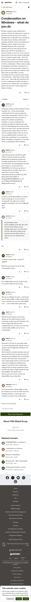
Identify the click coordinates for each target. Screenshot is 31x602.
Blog (10, 558)
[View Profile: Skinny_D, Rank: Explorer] (3, 443)
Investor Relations (17, 574)
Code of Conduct (15, 505)
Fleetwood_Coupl (18, 469)
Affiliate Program (15, 508)
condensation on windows (14, 448)
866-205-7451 (17, 550)
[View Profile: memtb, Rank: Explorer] (3, 105)
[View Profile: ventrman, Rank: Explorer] (3, 217)
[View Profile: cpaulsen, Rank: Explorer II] (3, 293)
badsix (7, 191)
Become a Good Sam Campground (15, 512)
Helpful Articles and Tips (15, 539)
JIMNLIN (8, 338)
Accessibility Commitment (17, 580)
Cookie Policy (19, 593)
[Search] (16, 2)
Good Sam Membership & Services (15, 532)
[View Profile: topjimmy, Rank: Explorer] (3, 151)
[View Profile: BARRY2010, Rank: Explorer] (3, 13)
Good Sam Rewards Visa (15, 515)
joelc (15, 463)
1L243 (15, 457)
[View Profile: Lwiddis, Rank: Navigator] (3, 255)
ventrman (8, 216)
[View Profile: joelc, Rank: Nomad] (3, 462)
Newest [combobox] (26, 99)
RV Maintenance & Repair (15, 529)
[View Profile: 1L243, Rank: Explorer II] (3, 455)
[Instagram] (24, 477)
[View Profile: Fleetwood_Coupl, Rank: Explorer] (3, 468)
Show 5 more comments (9, 403)
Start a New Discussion (15, 414)
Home (15, 488)
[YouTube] (18, 477)
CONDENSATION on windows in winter (16, 442)
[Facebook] (7, 477)
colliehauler (8, 384)
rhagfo (7, 312)
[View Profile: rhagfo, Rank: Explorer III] (3, 313)
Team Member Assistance (17, 583)
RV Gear (15, 525)
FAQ (15, 498)
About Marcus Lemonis (15, 518)
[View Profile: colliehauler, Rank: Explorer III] (3, 385)
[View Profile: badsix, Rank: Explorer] (3, 192)
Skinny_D (16, 444)
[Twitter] (13, 477)
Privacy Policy (17, 567)
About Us (15, 491)
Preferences (10, 599)
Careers (16, 558)
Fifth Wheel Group (7, 7)
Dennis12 (8, 276)
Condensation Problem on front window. (15, 467)
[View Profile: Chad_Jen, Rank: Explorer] (3, 449)
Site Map (15, 501)
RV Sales (15, 522)
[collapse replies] (15, 102)
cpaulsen (8, 292)
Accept (26, 599)
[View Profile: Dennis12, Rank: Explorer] (3, 277)
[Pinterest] (15, 481)
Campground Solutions (15, 535)
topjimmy (8, 150)
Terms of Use (17, 577)
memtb (7, 104)
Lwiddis (7, 254)
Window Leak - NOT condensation (16, 461)
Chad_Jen (16, 450)
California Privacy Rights (17, 570)
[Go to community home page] (8, 2)
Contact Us (15, 495)
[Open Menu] (29, 7)
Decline (19, 599)
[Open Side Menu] (2, 2)
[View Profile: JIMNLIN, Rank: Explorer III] (3, 339)
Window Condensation (13, 454)
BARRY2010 (9, 11)
